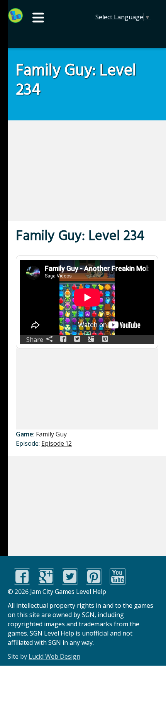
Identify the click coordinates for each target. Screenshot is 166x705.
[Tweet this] (77, 339)
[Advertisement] (58, 170)
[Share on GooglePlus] (91, 339)
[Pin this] (105, 339)
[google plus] (46, 582)
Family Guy (51, 434)
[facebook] (22, 582)
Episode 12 (56, 443)
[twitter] (70, 582)
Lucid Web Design (54, 656)
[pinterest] (94, 582)
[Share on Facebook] (63, 339)
